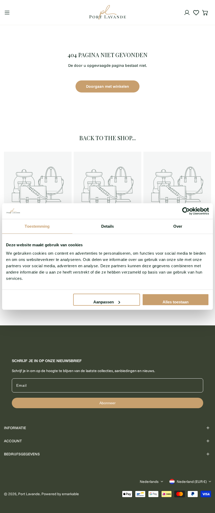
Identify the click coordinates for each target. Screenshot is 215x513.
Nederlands (149, 481)
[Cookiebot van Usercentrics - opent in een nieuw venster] (186, 211)
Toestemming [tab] (37, 226)
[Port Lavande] (107, 12)
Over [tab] (177, 226)
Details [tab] (107, 226)
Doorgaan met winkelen (107, 86)
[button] (205, 12)
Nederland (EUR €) (192, 481)
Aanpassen (103, 301)
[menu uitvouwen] (7, 12)
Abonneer (107, 403)
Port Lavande (29, 494)
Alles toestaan (176, 301)
